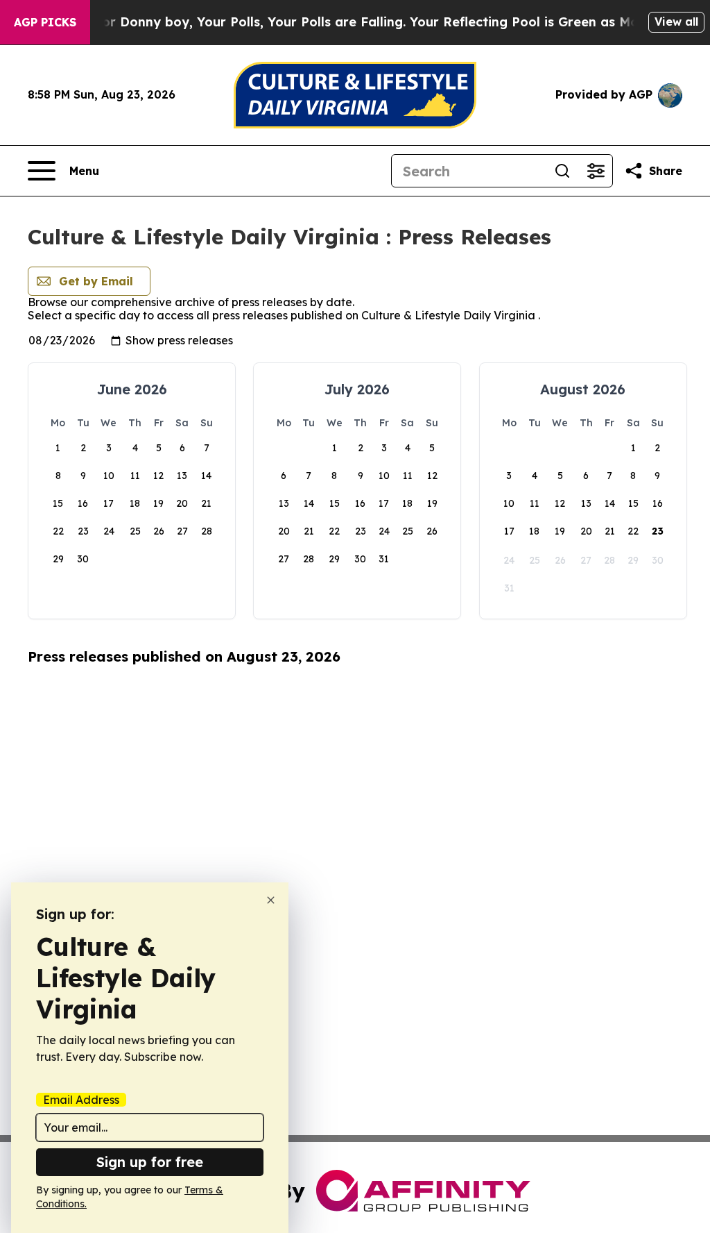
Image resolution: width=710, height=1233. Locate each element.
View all (676, 21)
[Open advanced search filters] (595, 171)
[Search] (562, 171)
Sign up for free (149, 1162)
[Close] (270, 900)
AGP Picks (45, 22)
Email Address (81, 1100)
